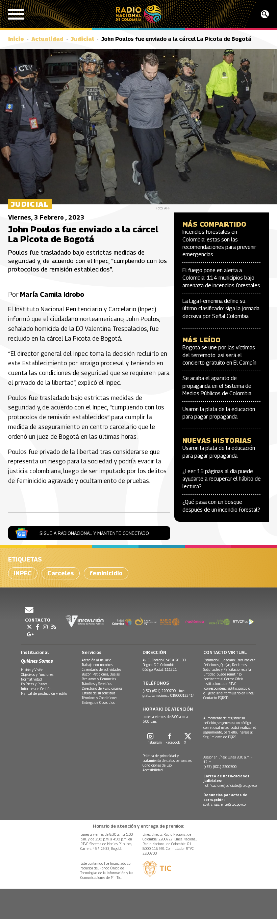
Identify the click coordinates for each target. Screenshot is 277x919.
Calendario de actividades (101, 669)
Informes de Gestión (36, 689)
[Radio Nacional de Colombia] (138, 14)
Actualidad (47, 39)
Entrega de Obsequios (98, 702)
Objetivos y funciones (37, 674)
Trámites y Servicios (96, 684)
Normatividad (31, 679)
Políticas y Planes (34, 684)
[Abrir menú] (16, 14)
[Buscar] (265, 14)
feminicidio (106, 573)
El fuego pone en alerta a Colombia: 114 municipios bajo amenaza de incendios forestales (221, 278)
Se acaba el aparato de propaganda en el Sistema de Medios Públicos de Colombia (216, 386)
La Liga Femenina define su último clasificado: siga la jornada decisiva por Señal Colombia (220, 308)
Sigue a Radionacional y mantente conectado (94, 533)
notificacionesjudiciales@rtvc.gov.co (230, 785)
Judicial (82, 39)
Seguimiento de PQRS (219, 737)
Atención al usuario (96, 660)
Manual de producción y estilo (44, 693)
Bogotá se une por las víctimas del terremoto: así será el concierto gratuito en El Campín (219, 355)
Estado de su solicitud (98, 693)
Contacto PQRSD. (216, 698)
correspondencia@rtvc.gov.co (225, 688)
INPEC (23, 573)
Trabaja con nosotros (97, 665)
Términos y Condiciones (99, 698)
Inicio (16, 39)
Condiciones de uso (157, 765)
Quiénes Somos (37, 661)
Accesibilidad (153, 770)
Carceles (60, 573)
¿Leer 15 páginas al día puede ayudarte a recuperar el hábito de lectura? (221, 479)
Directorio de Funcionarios (102, 688)
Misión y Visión (32, 670)
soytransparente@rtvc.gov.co (224, 804)
